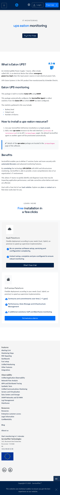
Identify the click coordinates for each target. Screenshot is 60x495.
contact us (50, 187)
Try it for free (30, 35)
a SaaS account (44, 128)
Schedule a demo (30, 318)
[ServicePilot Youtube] (10, 469)
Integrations (5, 370)
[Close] (56, 489)
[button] (37, 5)
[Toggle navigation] (4, 5)
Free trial (50, 5)
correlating (7, 168)
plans (42, 187)
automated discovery (8, 164)
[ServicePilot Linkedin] (4, 469)
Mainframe (5, 403)
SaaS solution (26, 187)
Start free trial (30, 265)
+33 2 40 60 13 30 (7, 449)
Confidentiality (6, 419)
